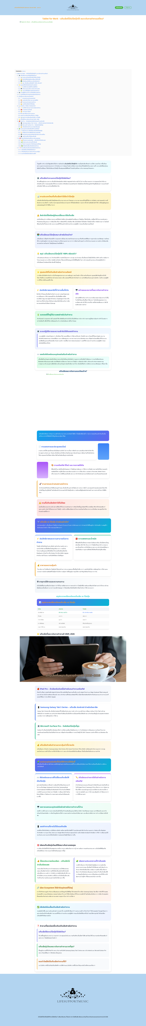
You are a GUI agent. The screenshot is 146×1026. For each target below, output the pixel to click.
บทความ (39, 7)
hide (24, 71)
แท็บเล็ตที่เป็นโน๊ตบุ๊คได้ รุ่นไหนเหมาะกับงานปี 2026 (25, 7)
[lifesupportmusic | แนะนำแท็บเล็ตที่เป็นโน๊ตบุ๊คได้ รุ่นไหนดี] (73, 7)
